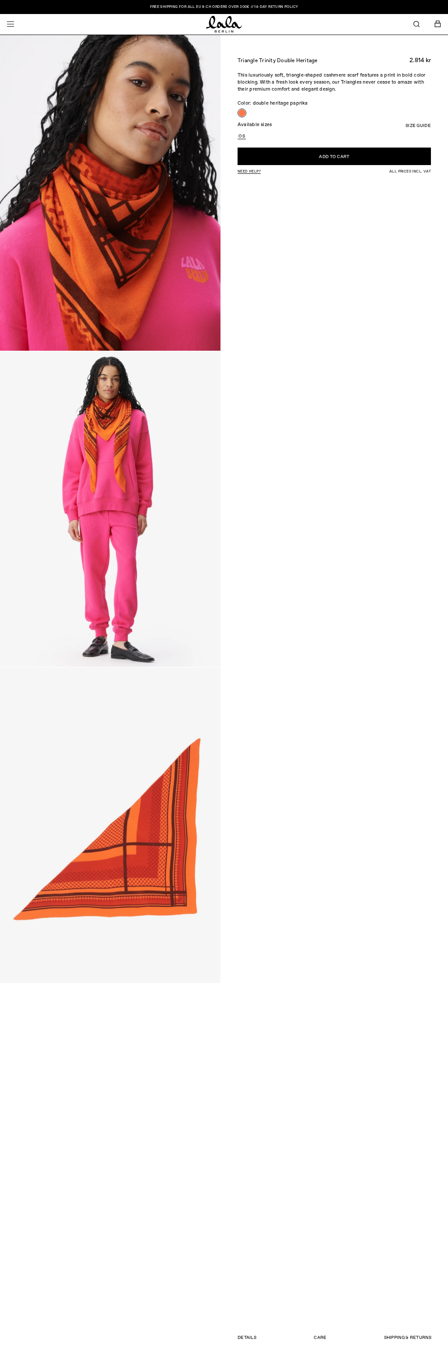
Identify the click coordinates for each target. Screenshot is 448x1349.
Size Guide (418, 125)
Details (247, 1337)
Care (320, 1337)
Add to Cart (334, 157)
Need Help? (249, 171)
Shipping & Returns (407, 1337)
